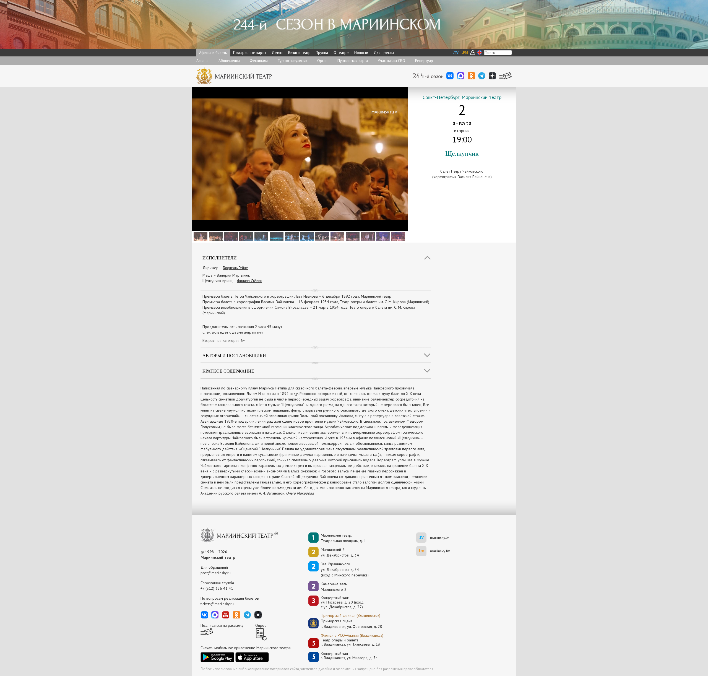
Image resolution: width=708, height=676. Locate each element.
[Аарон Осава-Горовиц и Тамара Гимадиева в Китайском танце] (321, 236)
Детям (277, 52)
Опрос (260, 625)
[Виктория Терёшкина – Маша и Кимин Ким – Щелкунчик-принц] (306, 236)
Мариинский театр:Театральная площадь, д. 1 (343, 538)
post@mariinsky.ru (216, 572)
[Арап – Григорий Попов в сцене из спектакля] (215, 236)
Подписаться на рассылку (222, 625)
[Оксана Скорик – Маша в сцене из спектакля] (260, 236)
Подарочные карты (249, 52)
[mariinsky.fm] (423, 551)
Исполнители (219, 257)
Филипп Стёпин (249, 280)
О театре (341, 52)
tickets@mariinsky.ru (217, 603)
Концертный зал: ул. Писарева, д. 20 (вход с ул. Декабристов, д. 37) (342, 602)
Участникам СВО (391, 60)
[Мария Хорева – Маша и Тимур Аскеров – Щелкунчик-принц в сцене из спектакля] (291, 236)
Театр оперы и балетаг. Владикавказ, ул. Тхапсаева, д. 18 (350, 642)
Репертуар (424, 60)
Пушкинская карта (352, 60)
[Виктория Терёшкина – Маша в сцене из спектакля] (397, 236)
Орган (322, 60)
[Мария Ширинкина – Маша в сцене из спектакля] (382, 236)
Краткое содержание (228, 370)
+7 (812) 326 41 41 (217, 588)
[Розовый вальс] (352, 236)
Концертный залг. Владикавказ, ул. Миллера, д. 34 (349, 656)
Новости (361, 52)
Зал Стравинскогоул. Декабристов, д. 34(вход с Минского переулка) (345, 569)
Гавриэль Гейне (235, 267)
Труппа (322, 52)
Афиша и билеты (213, 52)
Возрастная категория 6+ (223, 340)
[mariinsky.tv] (423, 537)
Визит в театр (299, 52)
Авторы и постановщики (234, 355)
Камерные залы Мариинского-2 (334, 586)
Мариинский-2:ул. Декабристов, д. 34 (340, 552)
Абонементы (229, 60)
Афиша (202, 60)
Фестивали (259, 60)
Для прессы (384, 52)
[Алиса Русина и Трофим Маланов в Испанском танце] (336, 236)
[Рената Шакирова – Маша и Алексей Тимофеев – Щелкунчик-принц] (367, 236)
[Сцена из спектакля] (199, 236)
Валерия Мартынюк (233, 275)
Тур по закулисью (292, 60)
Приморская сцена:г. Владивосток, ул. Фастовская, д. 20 (346, 623)
